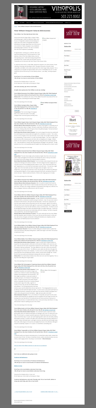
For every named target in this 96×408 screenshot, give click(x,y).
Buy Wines (22, 22)
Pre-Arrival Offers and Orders (70, 86)
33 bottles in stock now (50, 95)
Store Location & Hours (38, 22)
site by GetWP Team (18, 402)
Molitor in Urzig (18, 366)
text (66, 73)
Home (16, 22)
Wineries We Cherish (68, 105)
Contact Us (67, 22)
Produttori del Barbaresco (20, 357)
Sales (65, 102)
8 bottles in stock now (24, 267)
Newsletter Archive (68, 100)
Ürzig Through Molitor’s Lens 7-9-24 (23, 391)
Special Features (67, 104)
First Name (67, 55)
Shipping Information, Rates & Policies (54, 22)
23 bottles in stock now (49, 181)
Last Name (67, 60)
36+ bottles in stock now (49, 310)
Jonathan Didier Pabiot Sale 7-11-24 (49, 391)
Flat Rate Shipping (68, 84)
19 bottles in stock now (46, 196)
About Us (28, 22)
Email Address (68, 50)
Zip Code (66, 65)
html (66, 71)
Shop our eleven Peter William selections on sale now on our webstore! (30, 345)
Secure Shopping (67, 88)
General (66, 98)
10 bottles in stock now (47, 240)
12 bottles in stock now (46, 227)
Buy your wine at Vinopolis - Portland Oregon (23, 400)
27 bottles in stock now (46, 123)
